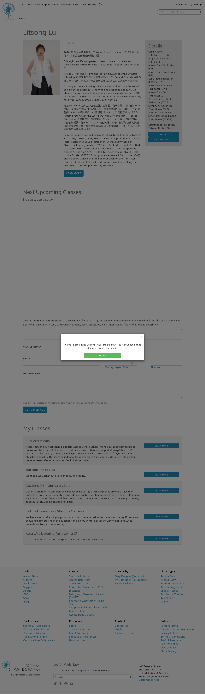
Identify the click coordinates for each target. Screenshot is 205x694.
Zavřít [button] (102, 355)
